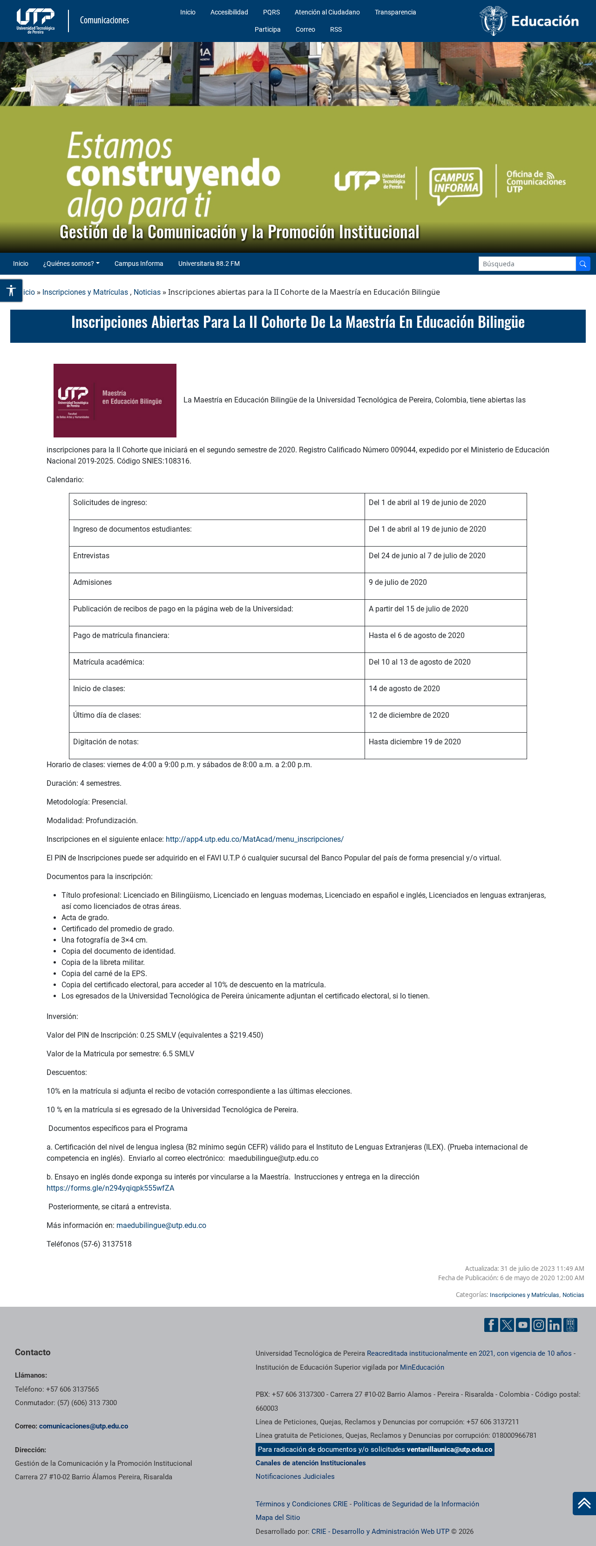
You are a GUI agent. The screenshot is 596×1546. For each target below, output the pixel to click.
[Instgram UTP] (539, 1325)
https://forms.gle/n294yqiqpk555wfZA (110, 1188)
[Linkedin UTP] (555, 1325)
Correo (305, 29)
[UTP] (37, 21)
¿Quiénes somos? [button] (68, 263)
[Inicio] (584, 1503)
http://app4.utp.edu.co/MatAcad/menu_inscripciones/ (255, 839)
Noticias (147, 292)
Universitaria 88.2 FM (209, 263)
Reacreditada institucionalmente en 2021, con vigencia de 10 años (469, 1353)
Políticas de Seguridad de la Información (416, 1504)
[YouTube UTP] (523, 1325)
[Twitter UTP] (507, 1325)
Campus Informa (139, 263)
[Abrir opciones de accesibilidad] (11, 290)
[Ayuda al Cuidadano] (570, 1325)
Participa (268, 29)
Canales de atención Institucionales (311, 1463)
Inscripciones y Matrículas (85, 292)
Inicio (188, 12)
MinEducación (422, 1367)
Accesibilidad (229, 12)
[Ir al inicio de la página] (584, 1503)
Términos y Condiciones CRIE (302, 1504)
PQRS (271, 12)
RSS (336, 29)
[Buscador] (583, 264)
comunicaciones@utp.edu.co (83, 1426)
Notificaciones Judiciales (295, 1476)
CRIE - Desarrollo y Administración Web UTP (380, 1531)
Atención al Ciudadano (327, 12)
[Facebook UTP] (491, 1325)
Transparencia (395, 12)
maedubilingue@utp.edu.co (161, 1225)
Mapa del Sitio (278, 1517)
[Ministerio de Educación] (517, 21)
